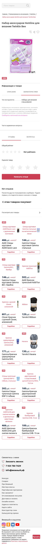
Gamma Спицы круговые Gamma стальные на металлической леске (30, 248)
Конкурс (5, 478)
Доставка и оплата (9, 499)
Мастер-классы (8, 487)
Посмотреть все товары (10, 212)
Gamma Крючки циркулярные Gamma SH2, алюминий (9, 358)
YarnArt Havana (29, 354)
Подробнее (11, 252)
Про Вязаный (7, 484)
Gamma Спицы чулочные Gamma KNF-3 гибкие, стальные (10, 395)
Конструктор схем (9, 510)
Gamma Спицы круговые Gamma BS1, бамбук (10, 282)
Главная (4, 14)
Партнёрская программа (12, 490)
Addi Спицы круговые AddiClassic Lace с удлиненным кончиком (9, 248)
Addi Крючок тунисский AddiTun (31, 281)
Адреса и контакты (10, 504)
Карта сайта (7, 507)
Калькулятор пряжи (10, 513)
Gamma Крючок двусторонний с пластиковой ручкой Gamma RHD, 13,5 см (29, 396)
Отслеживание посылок (12, 496)
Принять (36, 537)
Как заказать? (7, 493)
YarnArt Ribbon (29, 317)
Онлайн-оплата (8, 501)
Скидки (5, 481)
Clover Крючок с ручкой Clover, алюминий (9, 319)
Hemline (32, 14)
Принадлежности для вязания (18, 14)
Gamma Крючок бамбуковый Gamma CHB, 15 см (30, 430)
